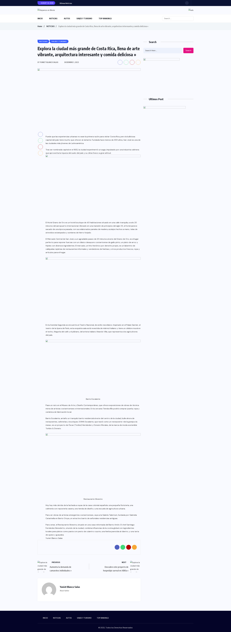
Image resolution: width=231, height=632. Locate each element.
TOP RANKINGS (105, 18)
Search (188, 50)
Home (40, 26)
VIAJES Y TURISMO (84, 18)
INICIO (40, 18)
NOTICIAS (53, 18)
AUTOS (67, 18)
